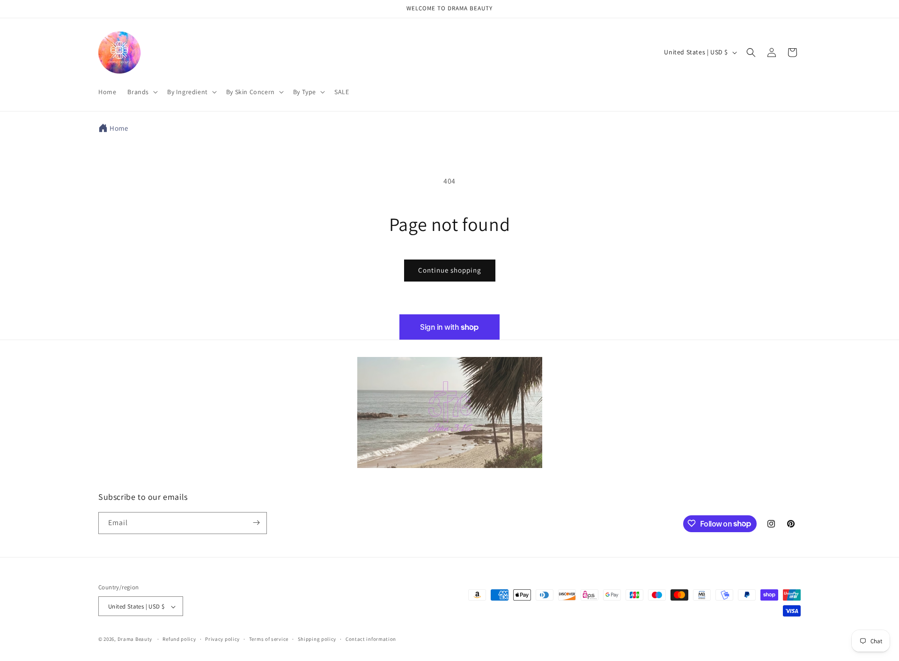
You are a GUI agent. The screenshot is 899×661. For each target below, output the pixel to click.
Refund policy (179, 639)
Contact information (371, 639)
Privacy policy (222, 639)
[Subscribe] (256, 523)
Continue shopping (449, 270)
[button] (142, 92)
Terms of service (268, 639)
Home (119, 128)
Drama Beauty (135, 639)
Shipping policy (317, 639)
